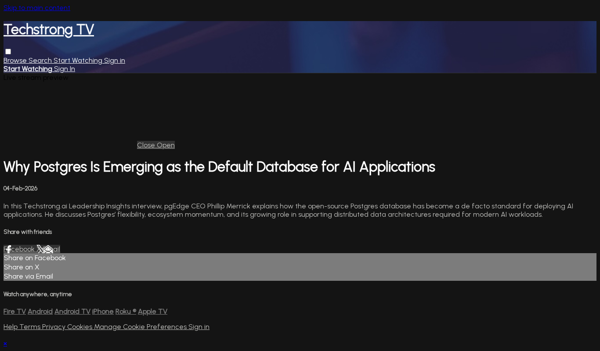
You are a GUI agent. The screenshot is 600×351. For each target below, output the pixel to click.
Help (11, 326)
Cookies (80, 326)
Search (41, 60)
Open (166, 145)
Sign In (64, 68)
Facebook (20, 249)
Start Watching (79, 60)
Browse (16, 60)
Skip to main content (37, 8)
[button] (8, 51)
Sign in (114, 60)
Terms (30, 326)
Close (147, 145)
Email (51, 249)
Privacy (54, 326)
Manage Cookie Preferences (141, 326)
